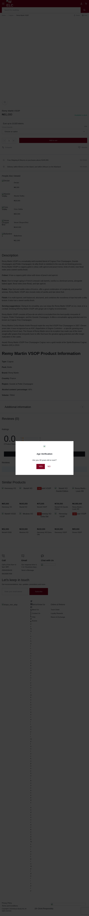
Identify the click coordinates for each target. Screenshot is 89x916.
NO (49, 466)
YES (41, 466)
